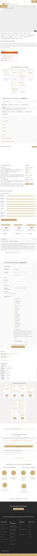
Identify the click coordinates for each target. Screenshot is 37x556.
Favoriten (2, 536)
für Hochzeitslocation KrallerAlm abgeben (4, 478)
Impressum (20, 524)
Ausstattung (5, 117)
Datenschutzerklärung (13, 344)
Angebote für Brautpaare (6, 138)
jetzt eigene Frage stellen (19, 458)
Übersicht (4, 6)
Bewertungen (26, 6)
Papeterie (16, 310)
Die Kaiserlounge (14, 390)
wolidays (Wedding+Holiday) (8, 141)
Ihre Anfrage (6, 272)
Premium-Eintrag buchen (13, 541)
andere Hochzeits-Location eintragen (13, 533)
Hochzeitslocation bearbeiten (12, 537)
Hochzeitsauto (17, 316)
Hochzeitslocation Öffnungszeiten (7, 57)
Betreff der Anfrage (7, 266)
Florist (16, 307)
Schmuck (16, 313)
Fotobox (16, 327)
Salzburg (31, 171)
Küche (3, 134)
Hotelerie (4, 131)
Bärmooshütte (22, 85)
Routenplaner (34, 146)
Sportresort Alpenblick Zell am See (15, 89)
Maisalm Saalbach (7, 74)
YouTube (29, 529)
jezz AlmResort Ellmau (22, 415)
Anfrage (34, 6)
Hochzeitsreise (17, 326)
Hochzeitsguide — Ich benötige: (7, 297)
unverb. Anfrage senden (9, 52)
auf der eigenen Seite (32, 478)
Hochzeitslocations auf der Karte (5, 525)
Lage (11, 6)
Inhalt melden (31, 428)
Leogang (28, 170)
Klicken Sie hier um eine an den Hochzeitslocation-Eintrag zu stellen (19, 440)
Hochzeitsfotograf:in (18, 301)
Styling (16, 311)
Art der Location (6, 101)
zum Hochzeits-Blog (4, 531)
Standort (4, 124)
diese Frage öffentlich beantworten (10, 454)
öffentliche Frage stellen (19, 446)
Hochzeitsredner (17, 314)
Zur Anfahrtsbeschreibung (5, 360)
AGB (19, 526)
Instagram (29, 526)
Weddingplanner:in (18, 329)
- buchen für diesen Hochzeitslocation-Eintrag (24, 491)
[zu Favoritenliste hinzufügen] (1, 9)
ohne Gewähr (23, 428)
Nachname (6, 280)
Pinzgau (30, 177)
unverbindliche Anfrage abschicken (18, 346)
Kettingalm (14, 72)
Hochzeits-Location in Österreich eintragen (13, 530)
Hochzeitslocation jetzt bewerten (9, 219)
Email (5, 282)
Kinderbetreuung (17, 323)
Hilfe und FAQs (3, 541)
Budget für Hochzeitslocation (7, 289)
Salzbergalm (22, 388)
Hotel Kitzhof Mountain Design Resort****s (14, 409)
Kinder (3, 127)
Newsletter (30, 534)
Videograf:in (17, 317)
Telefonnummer (6, 285)
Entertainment (5, 120)
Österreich (29, 173)
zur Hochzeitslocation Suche (1, 4)
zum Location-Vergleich (4, 539)
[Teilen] (33, 554)
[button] (18, 20)
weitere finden (13, 478)
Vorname (5, 277)
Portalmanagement (22, 534)
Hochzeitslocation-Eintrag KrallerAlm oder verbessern (23, 479)
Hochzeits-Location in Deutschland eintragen (13, 526)
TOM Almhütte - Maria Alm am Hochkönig (22, 76)
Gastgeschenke (17, 320)
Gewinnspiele (3, 534)
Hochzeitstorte (17, 308)
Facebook (29, 524)
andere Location (17, 298)
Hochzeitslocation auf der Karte (7, 56)
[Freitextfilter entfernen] (33, 1)
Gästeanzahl (6, 291)
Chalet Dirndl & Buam (30, 73)
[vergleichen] (1, 11)
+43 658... (6, 60)
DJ (15, 304)
